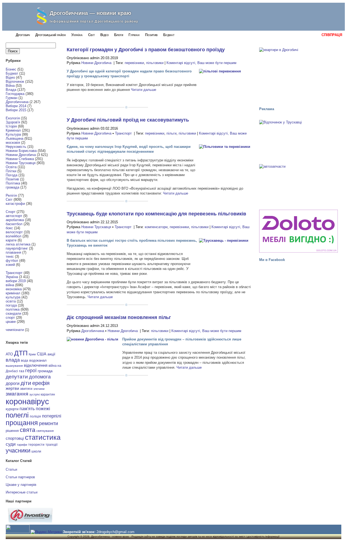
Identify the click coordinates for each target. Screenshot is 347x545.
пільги (171, 133)
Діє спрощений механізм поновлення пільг (119, 317)
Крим (32, 354)
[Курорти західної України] (298, 140)
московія (13, 143)
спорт (10, 317)
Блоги (118, 35)
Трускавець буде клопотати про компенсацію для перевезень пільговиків (156, 213)
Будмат (169, 35)
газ (21, 371)
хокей (10, 265)
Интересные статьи (21, 492)
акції (51, 354)
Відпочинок (15, 81)
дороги (13, 383)
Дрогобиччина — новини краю (90, 13)
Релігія (11, 195)
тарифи (22, 444)
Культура (13, 134)
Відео (104, 35)
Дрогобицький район (50, 35)
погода (11, 305)
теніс (10, 256)
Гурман (134, 35)
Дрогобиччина (17, 102)
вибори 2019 (16, 281)
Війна (10, 86)
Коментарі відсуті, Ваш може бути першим (201, 63)
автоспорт (14, 216)
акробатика (15, 220)
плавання (13, 252)
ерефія (41, 383)
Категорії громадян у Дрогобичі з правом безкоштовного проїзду (146, 49)
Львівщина (14, 138)
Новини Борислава (21, 151)
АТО (9, 354)
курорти (12, 409)
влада (13, 360)
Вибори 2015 (16, 110)
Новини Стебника (20, 159)
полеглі (17, 415)
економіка (14, 289)
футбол (12, 261)
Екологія (13, 118)
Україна (77, 35)
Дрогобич (23, 35)
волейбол (13, 236)
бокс (9, 228)
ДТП (21, 353)
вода (24, 360)
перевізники (134, 63)
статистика (42, 437)
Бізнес (11, 69)
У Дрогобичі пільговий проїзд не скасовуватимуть (128, 120)
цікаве (11, 322)
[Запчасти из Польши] (298, 184)
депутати (17, 377)
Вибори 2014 (16, 106)
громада (12, 187)
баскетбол (14, 224)
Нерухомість (16, 147)
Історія (11, 126)
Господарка (15, 94)
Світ (91, 35)
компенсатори (156, 227)
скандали (13, 313)
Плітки (11, 171)
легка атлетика (18, 244)
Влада (11, 90)
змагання (17, 394)
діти (26, 383)
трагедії (51, 445)
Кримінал (13, 130)
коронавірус (27, 401)
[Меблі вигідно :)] (298, 231)
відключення (35, 365)
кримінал (13, 293)
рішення (12, 431)
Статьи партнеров (20, 477)
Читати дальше (143, 90)
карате (11, 240)
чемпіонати (15, 330)
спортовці (15, 438)
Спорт (10, 212)
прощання (22, 422)
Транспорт (14, 273)
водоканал (38, 360)
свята (27, 430)
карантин (48, 394)
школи (36, 451)
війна (10, 285)
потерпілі (51, 416)
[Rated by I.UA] (18, 532)
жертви (12, 388)
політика (13, 309)
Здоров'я (13, 122)
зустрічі (34, 394)
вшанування (14, 365)
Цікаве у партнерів (21, 485)
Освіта (11, 167)
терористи (36, 445)
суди (11, 444)
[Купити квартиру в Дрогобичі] (298, 74)
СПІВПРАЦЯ (332, 35)
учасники (18, 450)
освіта (11, 301)
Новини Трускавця (21, 163)
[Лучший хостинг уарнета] (30, 521)
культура (13, 297)
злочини (38, 388)
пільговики (154, 63)
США (41, 354)
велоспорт (14, 232)
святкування (45, 430)
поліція (35, 416)
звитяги (26, 389)
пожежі (43, 408)
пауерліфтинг (17, 248)
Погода (11, 175)
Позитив (151, 35)
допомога (40, 377)
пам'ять (27, 408)
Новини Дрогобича (21, 155)
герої (31, 370)
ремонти (48, 423)
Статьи (11, 469)
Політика (13, 183)
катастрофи (15, 204)
